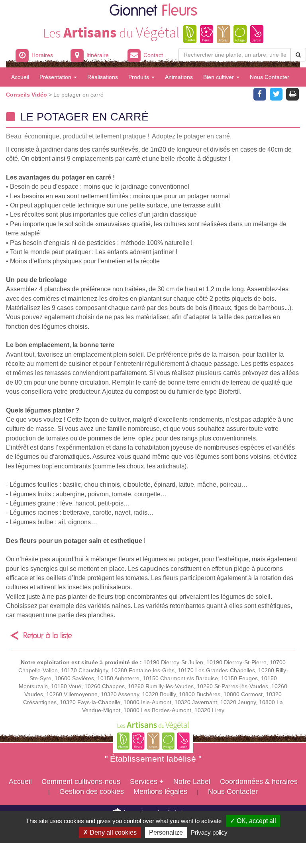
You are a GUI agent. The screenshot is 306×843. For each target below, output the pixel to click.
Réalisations (102, 77)
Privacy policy (209, 832)
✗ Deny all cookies (110, 832)
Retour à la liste (47, 636)
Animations (179, 77)
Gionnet (153, 11)
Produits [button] (139, 77)
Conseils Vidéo (27, 94)
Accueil (20, 77)
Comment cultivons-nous (80, 782)
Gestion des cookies (91, 792)
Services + (147, 782)
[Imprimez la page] (292, 93)
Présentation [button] (56, 77)
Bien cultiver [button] (219, 77)
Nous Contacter (269, 77)
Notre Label (191, 782)
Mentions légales (160, 792)
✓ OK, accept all (253, 820)
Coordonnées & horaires (259, 782)
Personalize (166, 832)
